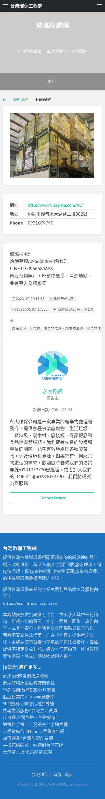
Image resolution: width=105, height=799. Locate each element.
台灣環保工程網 (26, 6)
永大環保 (52, 391)
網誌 (69, 774)
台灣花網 (54, 745)
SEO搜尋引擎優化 (20, 703)
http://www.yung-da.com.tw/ (55, 205)
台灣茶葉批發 (16, 752)
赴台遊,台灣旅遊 (18, 717)
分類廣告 (46, 690)
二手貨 (44, 731)
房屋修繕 (11, 683)
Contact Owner (53, 498)
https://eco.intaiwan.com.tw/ (30, 603)
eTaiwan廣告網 (39, 696)
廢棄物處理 (32, 51)
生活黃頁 (48, 710)
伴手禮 (52, 724)
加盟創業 (40, 738)
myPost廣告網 (17, 676)
